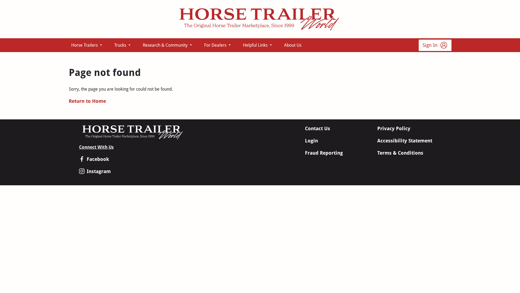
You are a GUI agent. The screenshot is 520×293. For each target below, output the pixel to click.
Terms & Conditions (400, 153)
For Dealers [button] (215, 45)
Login (311, 141)
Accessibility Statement (404, 141)
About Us (292, 45)
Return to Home (87, 101)
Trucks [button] (120, 45)
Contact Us (317, 128)
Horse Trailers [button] (85, 45)
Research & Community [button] (166, 45)
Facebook (98, 159)
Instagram (99, 171)
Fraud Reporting (324, 153)
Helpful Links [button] (256, 45)
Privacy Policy (393, 128)
